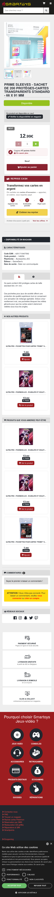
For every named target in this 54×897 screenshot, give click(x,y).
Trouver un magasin (12, 817)
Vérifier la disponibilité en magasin (25, 116)
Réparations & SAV (12, 827)
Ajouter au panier (28, 167)
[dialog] (27, 869)
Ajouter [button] (27, 359)
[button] (27, 892)
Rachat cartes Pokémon (14, 819)
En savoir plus (22, 153)
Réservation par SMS (13, 822)
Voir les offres (39, 221)
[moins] (18, 143)
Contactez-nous (10, 811)
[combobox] (47, 844)
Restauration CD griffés (14, 824)
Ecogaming (9, 839)
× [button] (51, 844)
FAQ (6, 814)
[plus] (36, 143)
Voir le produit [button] (27, 405)
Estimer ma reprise (28, 212)
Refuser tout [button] (40, 885)
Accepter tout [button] (14, 885)
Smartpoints (9, 830)
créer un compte (32, 598)
